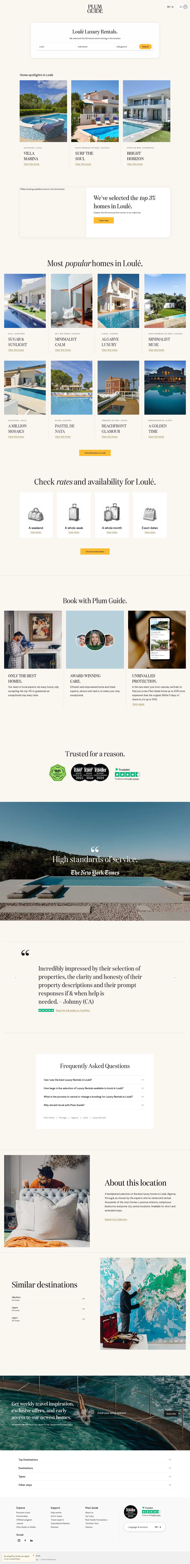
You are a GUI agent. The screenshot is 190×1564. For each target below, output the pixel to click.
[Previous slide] (15, 978)
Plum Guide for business (96, 1519)
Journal (19, 1523)
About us (89, 1512)
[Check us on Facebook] (25, 1540)
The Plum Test (92, 1523)
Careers (89, 1527)
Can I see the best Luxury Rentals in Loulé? (68, 1080)
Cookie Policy (14, 1559)
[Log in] (183, 6)
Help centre (56, 1512)
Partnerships (22, 1516)
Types (21, 1476)
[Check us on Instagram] (19, 1540)
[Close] (34, 1555)
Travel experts (57, 1519)
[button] (95, 7)
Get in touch (56, 1516)
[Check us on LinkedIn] (31, 1540)
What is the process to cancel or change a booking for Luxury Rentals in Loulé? (88, 1096)
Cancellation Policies (60, 1523)
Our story (89, 1516)
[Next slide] (175, 978)
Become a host (23, 1512)
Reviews (54, 1527)
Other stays (25, 1485)
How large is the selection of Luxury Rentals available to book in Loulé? (83, 1088)
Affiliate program (24, 1519)
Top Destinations (28, 1459)
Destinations (25, 1468)
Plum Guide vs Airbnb (26, 1527)
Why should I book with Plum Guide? (64, 1105)
